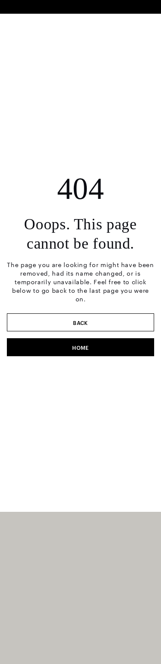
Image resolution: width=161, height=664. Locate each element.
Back (80, 322)
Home (80, 347)
